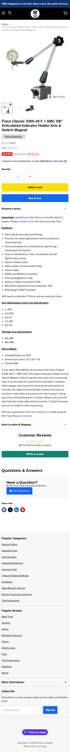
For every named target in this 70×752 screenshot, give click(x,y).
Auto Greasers (9, 556)
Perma (5, 641)
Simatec (6, 622)
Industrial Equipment (12, 563)
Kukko (5, 629)
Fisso (12, 143)
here (59, 296)
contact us (24, 221)
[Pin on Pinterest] (22, 509)
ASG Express (8, 647)
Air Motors (7, 581)
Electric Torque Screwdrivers (17, 594)
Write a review (35, 454)
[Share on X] (10, 509)
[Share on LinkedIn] (16, 509)
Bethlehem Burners (12, 635)
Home (5, 24)
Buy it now (35, 198)
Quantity (6, 169)
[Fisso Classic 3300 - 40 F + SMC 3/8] (7, 108)
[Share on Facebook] (4, 509)
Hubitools (6, 666)
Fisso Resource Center (19, 415)
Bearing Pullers (9, 544)
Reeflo (5, 672)
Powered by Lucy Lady (35, 746)
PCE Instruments (11, 660)
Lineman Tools (9, 569)
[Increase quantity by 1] (30, 176)
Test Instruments (10, 600)
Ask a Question (13, 136)
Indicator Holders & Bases (15, 575)
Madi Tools (7, 616)
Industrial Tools (9, 550)
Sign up (50, 709)
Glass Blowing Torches (13, 588)
